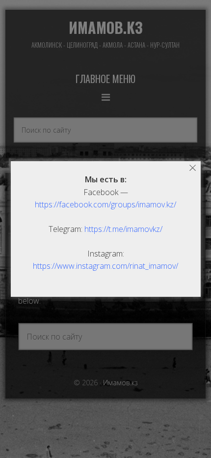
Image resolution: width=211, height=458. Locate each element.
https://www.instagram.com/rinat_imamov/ (105, 265)
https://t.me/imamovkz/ (123, 229)
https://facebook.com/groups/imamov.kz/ (105, 204)
